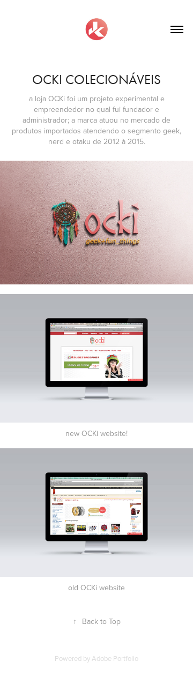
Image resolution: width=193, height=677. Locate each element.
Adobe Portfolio (115, 658)
